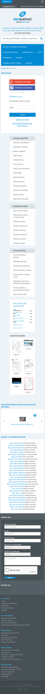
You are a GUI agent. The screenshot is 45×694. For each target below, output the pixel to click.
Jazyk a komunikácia (20, 211)
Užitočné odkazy (7, 620)
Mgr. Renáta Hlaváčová (17, 473)
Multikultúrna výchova (21, 266)
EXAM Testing (6, 640)
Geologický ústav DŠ (8, 637)
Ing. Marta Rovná (16, 450)
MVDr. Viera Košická (17, 507)
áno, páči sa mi (17, 312)
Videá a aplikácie (19, 151)
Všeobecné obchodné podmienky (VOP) (15, 625)
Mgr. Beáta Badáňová (17, 470)
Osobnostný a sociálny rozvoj (21, 275)
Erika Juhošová (17, 489)
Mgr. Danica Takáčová (17, 475)
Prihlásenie (6, 1)
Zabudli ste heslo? (22, 120)
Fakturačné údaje (7, 608)
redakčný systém (20, 686)
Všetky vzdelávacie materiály (15, 47)
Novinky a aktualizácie (21, 142)
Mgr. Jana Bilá (16, 457)
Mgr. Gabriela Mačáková (17, 498)
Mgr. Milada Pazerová (17, 466)
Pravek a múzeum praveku (10, 659)
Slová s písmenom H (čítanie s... (22, 424)
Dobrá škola (27, 52)
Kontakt (28, 63)
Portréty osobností (20, 186)
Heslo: (11, 107)
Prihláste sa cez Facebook (23, 88)
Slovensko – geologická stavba (12, 655)
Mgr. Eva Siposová (16, 443)
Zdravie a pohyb (19, 243)
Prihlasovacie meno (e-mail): (19, 101)
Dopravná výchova (20, 294)
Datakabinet (5, 68)
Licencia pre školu (10, 52)
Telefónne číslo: (9, 538)
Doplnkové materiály (20, 199)
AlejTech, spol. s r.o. (37, 686)
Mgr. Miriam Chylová (16, 491)
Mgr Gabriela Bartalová (16, 500)
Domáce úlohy (18, 194)
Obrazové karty (18, 177)
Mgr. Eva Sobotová (17, 477)
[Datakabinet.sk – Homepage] (23, 16)
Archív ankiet (17, 328)
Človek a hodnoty (19, 230)
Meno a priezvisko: (10, 524)
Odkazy (19, 58)
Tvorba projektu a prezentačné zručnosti (21, 289)
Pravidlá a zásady (7, 657)
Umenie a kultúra (19, 239)
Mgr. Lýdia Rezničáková (17, 482)
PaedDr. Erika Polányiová (17, 459)
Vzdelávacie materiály (9, 603)
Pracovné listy (18, 164)
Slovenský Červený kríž (9, 633)
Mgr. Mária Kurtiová (17, 502)
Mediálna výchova (19, 261)
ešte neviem (16, 315)
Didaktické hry (18, 160)
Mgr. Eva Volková (17, 509)
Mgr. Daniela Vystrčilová (16, 448)
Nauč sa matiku (6, 672)
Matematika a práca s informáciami (20, 216)
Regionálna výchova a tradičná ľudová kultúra (21, 282)
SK (42, 1)
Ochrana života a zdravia (22, 270)
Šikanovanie (5, 652)
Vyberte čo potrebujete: (12, 552)
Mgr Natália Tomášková (16, 454)
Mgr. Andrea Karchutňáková (17, 484)
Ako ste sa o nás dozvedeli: (13, 545)
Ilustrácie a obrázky (20, 190)
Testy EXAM (17, 173)
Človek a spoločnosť (20, 226)
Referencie (7, 58)
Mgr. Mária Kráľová (17, 468)
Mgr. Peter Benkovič (17, 463)
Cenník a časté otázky (12, 63)
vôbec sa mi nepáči (18, 321)
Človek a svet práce (20, 234)
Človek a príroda (19, 221)
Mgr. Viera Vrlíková (17, 461)
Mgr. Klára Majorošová (17, 479)
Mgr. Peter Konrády (17, 486)
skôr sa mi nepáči (18, 318)
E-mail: (6, 531)
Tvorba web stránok (8, 686)
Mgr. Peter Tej (17, 493)
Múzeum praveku (7, 642)
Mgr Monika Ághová (17, 495)
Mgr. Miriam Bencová (17, 504)
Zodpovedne (5, 674)
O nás (39, 52)
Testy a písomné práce (21, 168)
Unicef (3, 635)
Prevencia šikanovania (9, 667)
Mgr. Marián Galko (16, 452)
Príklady (4, 676)
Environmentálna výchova (19, 256)
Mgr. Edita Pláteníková (16, 445)
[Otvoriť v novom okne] (22, 690)
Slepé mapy (17, 155)
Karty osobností (19, 181)
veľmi (14, 309)
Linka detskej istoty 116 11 (10, 669)
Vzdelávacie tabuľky (20, 147)
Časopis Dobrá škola (8, 618)
